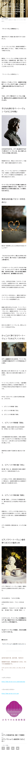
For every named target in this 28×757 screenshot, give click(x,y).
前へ (2, 733)
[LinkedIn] (12, 748)
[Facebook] (3, 748)
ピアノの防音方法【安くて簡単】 (13, 735)
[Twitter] (8, 748)
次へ (2, 737)
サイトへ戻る (6, 0)
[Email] (17, 748)
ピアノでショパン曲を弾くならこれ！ (14, 644)
